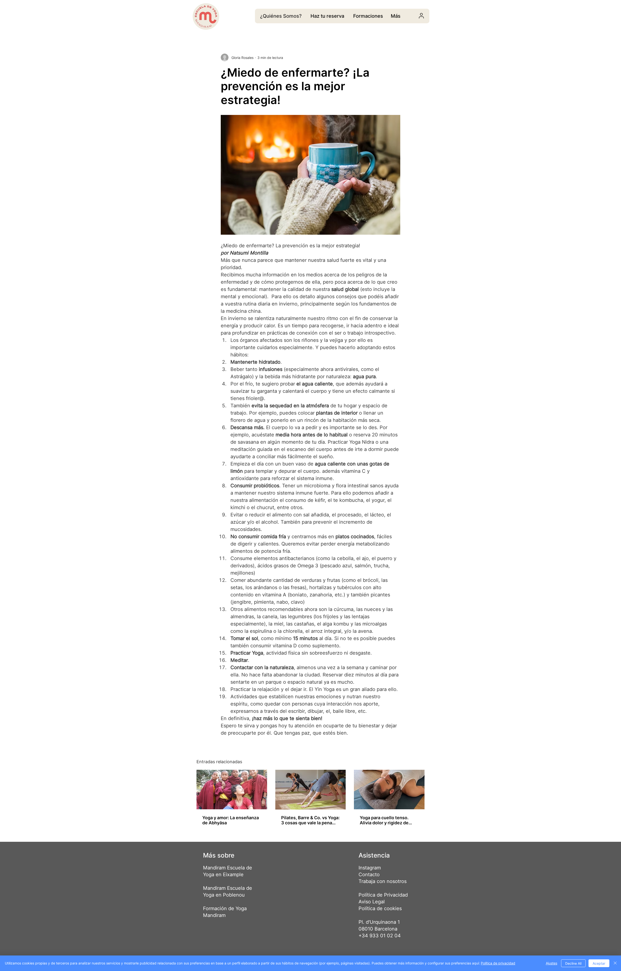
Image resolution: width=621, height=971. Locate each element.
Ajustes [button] (551, 963)
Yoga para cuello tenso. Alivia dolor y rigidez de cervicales (384, 820)
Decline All (573, 963)
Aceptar (599, 963)
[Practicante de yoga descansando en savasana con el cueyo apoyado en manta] (389, 789)
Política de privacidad (498, 963)
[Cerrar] (615, 963)
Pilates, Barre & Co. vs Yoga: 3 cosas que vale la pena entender (310, 820)
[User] (421, 16)
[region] (327, 16)
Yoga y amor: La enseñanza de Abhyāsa (230, 820)
